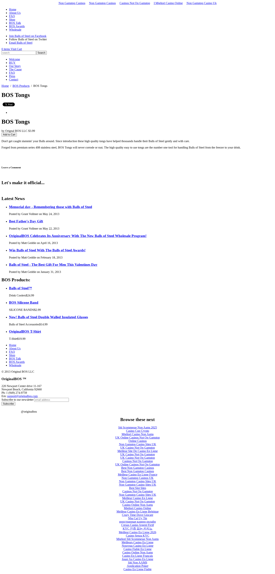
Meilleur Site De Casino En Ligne (137, 451)
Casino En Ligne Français (137, 555)
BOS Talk (15, 22)
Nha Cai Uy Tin (137, 518)
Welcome (14, 59)
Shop (12, 19)
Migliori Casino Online (137, 508)
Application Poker (137, 565)
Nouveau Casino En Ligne (137, 545)
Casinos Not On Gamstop (135, 3)
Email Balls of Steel (20, 42)
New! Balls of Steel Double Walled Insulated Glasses (48, 317)
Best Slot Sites (137, 488)
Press (12, 76)
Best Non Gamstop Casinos (137, 467)
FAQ (12, 16)
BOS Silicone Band (23, 302)
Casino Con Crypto (137, 430)
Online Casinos (138, 441)
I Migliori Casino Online (168, 3)
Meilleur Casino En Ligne (137, 498)
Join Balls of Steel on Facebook (27, 36)
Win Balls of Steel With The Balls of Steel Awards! (47, 250)
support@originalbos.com (22, 396)
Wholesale (15, 29)
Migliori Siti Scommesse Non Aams (137, 539)
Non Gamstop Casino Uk (202, 3)
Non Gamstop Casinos (72, 3)
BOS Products (21, 85)
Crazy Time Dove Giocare (137, 514)
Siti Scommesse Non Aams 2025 (137, 427)
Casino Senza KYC (137, 535)
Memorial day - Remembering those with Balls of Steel (50, 207)
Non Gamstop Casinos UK (138, 477)
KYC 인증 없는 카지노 (137, 528)
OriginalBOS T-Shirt (25, 331)
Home (12, 9)
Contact (13, 79)
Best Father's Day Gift (26, 221)
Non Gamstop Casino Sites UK (137, 444)
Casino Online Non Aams (137, 504)
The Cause (15, 69)
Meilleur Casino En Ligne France (137, 474)
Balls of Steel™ (20, 288)
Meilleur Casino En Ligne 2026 (137, 532)
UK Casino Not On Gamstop (137, 447)
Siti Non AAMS (137, 562)
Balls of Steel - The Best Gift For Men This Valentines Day (53, 265)
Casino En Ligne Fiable (137, 569)
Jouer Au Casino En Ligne (137, 559)
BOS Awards (17, 26)
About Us (15, 12)
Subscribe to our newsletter (17, 399)
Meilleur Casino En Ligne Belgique (138, 511)
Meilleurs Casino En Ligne (137, 542)
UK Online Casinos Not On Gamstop (137, 437)
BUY (12, 62)
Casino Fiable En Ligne (137, 549)
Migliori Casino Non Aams (138, 434)
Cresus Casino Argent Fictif (137, 525)
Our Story (15, 66)
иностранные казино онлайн (137, 521)
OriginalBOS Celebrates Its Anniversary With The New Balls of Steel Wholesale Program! (77, 236)
